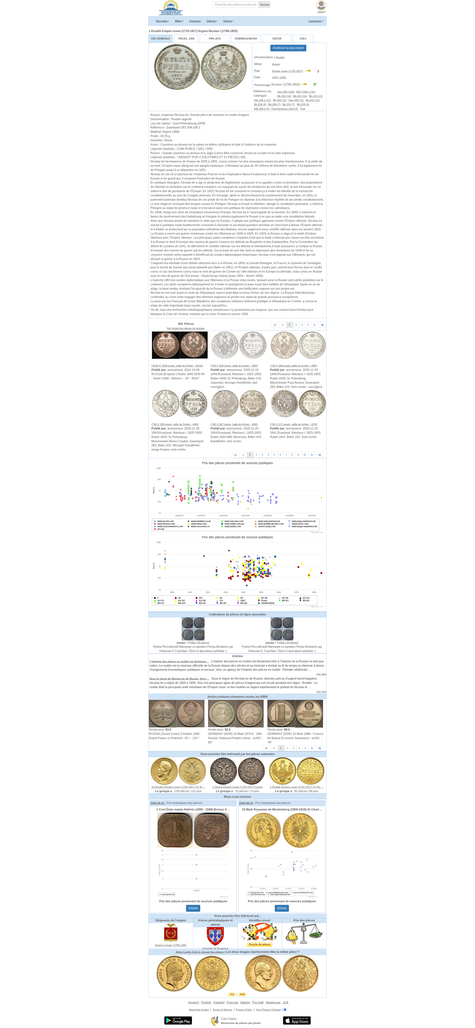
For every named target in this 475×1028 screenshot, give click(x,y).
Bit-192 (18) (284, 96)
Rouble (279, 57)
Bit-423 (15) (300, 96)
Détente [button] (211, 20)
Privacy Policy (244, 1009)
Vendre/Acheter (246, 38)
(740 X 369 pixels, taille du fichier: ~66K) (175, 424)
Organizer (195, 20)
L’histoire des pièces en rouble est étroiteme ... (179, 661)
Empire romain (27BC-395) (171, 945)
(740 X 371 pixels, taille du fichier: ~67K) (293, 424)
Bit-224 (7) (289, 104)
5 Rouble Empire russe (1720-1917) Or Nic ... (296, 786)
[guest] (321, 5)
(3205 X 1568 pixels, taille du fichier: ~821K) (177, 365)
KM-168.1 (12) (262, 100)
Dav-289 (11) (296, 100)
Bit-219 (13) (316, 96)
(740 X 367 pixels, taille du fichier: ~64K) (234, 424)
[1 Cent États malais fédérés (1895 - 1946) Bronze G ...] (193, 854)
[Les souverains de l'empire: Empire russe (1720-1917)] (319, 71)
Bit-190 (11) (280, 100)
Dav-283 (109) (285, 91)
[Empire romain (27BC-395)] (171, 932)
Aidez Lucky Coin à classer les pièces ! (200, 951)
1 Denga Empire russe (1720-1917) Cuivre (237, 786)
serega (181, 642)
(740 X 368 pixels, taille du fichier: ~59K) (293, 365)
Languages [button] (315, 20)
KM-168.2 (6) (262, 108)
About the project (199, 1009)
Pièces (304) (186, 38)
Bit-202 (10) (313, 100)
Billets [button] (178, 20)
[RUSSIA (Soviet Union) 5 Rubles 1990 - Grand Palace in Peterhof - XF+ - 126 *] (176, 713)
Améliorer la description (288, 48)
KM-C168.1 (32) (305, 91)
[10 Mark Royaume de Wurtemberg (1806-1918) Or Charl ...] (282, 854)
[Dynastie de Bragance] (215, 936)
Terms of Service (222, 1009)
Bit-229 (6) (303, 104)
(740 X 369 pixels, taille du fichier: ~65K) (234, 365)
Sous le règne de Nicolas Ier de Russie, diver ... (179, 678)
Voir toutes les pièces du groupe (185, 328)
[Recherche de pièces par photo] (215, 1020)
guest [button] (321, 11)
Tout (302, 108)
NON (242, 994)
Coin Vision (228, 1018)
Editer (277, 38)
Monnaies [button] (162, 20)
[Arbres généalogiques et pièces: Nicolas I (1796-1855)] (316, 84)
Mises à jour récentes (237, 796)
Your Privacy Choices (268, 1009)
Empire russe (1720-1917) (287, 71)
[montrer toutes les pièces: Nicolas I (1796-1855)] (305, 84)
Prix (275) (215, 38)
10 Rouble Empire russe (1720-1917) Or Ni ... (178, 786)
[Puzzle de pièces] (259, 931)
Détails (193, 908)
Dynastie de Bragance (215, 948)
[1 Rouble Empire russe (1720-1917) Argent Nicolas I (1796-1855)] (180, 344)
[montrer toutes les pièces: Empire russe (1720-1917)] (309, 71)
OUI (232, 994)
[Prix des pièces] (304, 933)
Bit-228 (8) (260, 104)
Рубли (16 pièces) (198, 642)
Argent (276, 64)
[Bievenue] (171, 7)
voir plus (321, 674)
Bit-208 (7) (274, 104)
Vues (303, 38)
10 (304, 454)
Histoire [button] (227, 20)
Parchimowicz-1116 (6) (284, 108)
